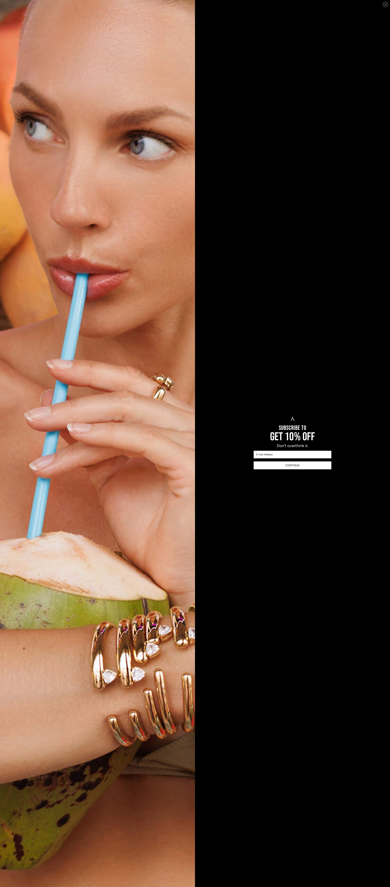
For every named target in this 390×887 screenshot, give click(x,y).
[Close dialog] (385, 4)
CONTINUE (292, 465)
